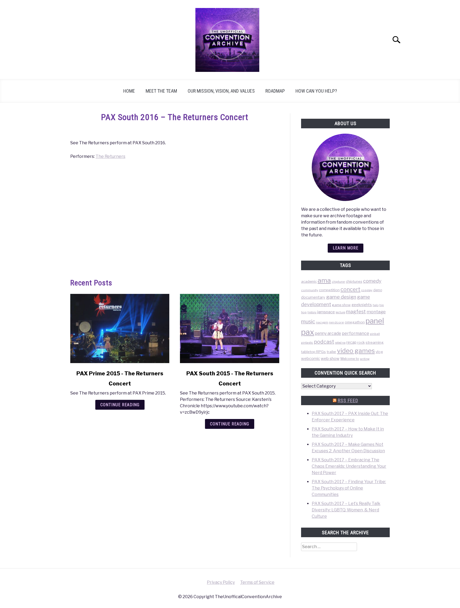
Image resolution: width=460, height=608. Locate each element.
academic (309, 282)
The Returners (110, 156)
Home (129, 91)
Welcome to (349, 359)
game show (341, 305)
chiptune (338, 282)
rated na (340, 342)
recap (351, 342)
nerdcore (336, 322)
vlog (379, 352)
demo (377, 290)
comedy (372, 281)
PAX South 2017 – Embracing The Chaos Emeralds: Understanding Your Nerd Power (349, 466)
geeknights (361, 304)
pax (307, 332)
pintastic (307, 342)
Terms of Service (257, 582)
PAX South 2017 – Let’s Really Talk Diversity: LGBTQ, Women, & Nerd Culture (346, 510)
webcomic (310, 358)
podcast (324, 342)
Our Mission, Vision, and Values (221, 91)
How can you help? (316, 91)
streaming (374, 342)
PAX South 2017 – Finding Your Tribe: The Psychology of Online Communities (349, 488)
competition (329, 290)
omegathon (355, 322)
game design (341, 297)
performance (355, 333)
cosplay (366, 290)
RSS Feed (348, 400)
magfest (356, 311)
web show (330, 358)
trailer (331, 352)
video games (356, 351)
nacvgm (322, 322)
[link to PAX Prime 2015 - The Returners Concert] (119, 328)
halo (376, 305)
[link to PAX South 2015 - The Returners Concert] (229, 328)
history (312, 312)
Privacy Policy (221, 582)
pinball (375, 334)
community (309, 290)
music (308, 321)
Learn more (345, 247)
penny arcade (328, 333)
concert (350, 289)
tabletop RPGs (313, 352)
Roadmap (275, 91)
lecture (340, 312)
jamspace (326, 311)
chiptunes (354, 281)
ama (324, 280)
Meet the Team (161, 91)
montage (376, 311)
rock (361, 342)
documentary (313, 297)
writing (365, 359)
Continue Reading (119, 404)
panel (374, 320)
